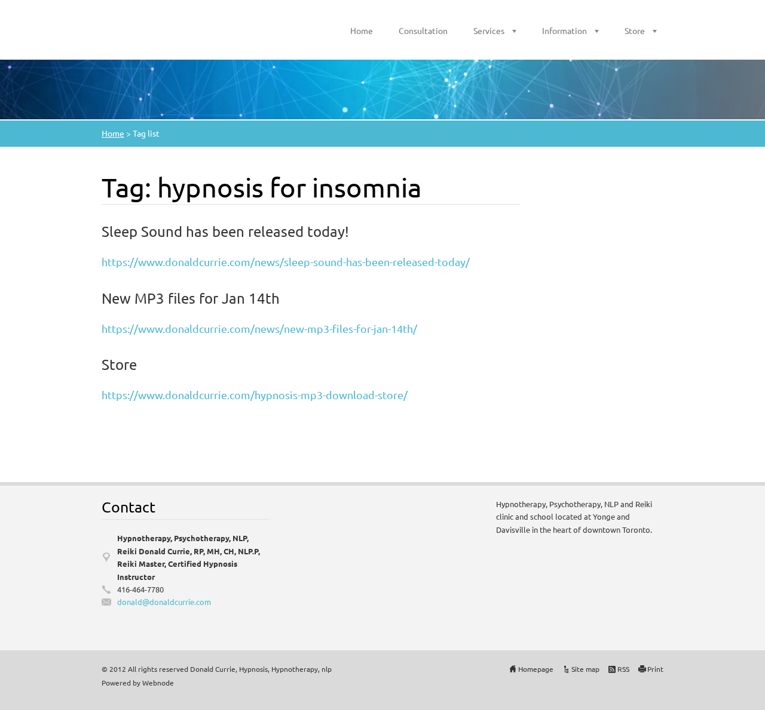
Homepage (535, 669)
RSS (623, 669)
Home (361, 30)
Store (635, 30)
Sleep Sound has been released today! (225, 231)
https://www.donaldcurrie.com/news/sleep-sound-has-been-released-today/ (286, 261)
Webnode (158, 682)
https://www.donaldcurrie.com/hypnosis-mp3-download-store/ (255, 394)
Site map (585, 669)
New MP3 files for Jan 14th (191, 298)
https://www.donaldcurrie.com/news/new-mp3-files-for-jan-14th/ (259, 328)
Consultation (423, 30)
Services (488, 30)
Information (564, 30)
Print (655, 669)
